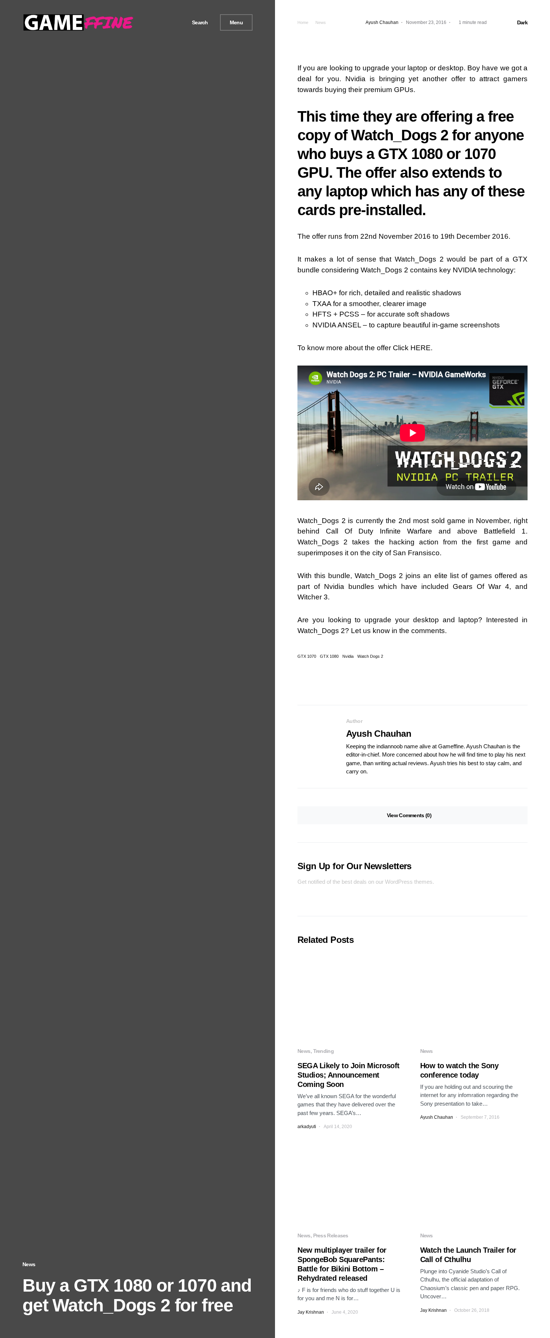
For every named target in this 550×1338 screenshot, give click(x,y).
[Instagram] (172, 22)
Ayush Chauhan (378, 733)
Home (302, 22)
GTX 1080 (329, 656)
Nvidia (348, 656)
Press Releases (330, 1235)
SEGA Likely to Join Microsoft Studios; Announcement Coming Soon (348, 1074)
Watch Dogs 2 (370, 656)
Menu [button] (236, 22)
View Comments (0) (409, 815)
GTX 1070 (306, 656)
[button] (197, 23)
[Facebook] (154, 22)
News (28, 1264)
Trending (323, 1051)
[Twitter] (163, 22)
